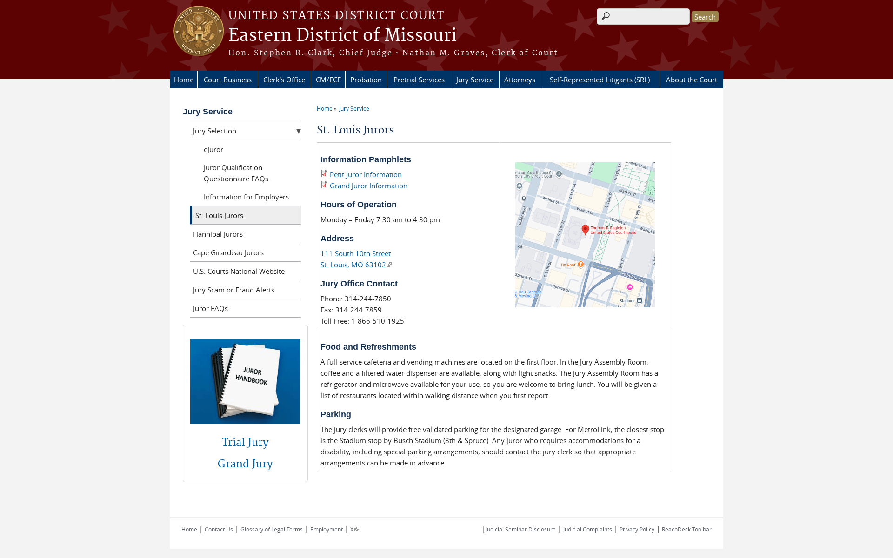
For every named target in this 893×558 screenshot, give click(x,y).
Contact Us (219, 529)
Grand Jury (245, 464)
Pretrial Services (419, 79)
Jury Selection (214, 130)
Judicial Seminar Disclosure (521, 529)
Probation (366, 79)
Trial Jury (245, 442)
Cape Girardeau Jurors (228, 252)
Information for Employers (246, 196)
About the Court (691, 79)
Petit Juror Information (366, 174)
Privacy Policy (637, 529)
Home (183, 79)
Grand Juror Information (367, 185)
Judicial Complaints (587, 529)
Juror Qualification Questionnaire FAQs (236, 173)
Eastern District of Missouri (342, 35)
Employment (326, 529)
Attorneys (519, 79)
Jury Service (474, 79)
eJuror (213, 149)
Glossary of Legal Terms (271, 529)
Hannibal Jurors (218, 234)
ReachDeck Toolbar (687, 529)
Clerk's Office (284, 79)
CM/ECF (328, 79)
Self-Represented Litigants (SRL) (600, 79)
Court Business (228, 79)
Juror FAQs (210, 308)
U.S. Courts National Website (239, 271)
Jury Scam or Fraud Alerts (233, 289)
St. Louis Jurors (219, 215)
